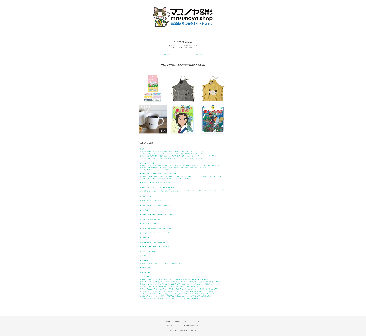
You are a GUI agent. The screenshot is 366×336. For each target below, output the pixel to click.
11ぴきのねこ (210, 291)
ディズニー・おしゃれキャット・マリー (151, 293)
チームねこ (215, 288)
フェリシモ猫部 (210, 290)
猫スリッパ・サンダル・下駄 (148, 223)
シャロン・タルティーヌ (207, 293)
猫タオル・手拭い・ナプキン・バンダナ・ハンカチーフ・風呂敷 (158, 173)
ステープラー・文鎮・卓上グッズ (160, 156)
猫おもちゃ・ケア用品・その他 (173, 263)
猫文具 (142, 149)
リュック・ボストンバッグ (216, 190)
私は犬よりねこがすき (161, 284)
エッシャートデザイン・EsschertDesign (151, 298)
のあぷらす (180, 291)
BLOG (186, 321)
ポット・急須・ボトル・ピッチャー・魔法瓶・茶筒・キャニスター (187, 167)
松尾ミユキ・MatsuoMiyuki (176, 296)
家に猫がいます (196, 295)
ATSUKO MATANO (198, 284)
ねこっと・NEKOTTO (146, 290)
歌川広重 (150, 284)
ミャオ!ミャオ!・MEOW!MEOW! (149, 295)
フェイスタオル (153, 176)
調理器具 (142, 165)
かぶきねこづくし (181, 288)
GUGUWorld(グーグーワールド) (195, 291)
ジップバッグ (174, 191)
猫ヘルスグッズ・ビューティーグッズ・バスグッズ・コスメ (157, 233)
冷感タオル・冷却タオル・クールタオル (170, 178)
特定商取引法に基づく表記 (191, 325)
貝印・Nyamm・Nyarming (148, 283)
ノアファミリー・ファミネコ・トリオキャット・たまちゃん (181, 293)
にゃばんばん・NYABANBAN (181, 283)
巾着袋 (154, 191)
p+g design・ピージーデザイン (201, 279)
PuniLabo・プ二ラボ (146, 281)
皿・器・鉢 (178, 165)
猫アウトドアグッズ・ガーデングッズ (150, 201)
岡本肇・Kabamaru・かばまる (165, 286)
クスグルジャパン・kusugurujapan (188, 298)
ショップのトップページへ (167, 54)
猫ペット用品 (144, 260)
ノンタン (163, 296)
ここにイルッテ (199, 290)
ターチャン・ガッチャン (147, 279)
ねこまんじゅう (186, 284)
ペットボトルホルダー (165, 190)
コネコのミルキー (174, 284)
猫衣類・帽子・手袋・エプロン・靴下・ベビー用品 (154, 246)
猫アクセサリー (144, 237)
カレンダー (199, 158)
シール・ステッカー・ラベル (164, 151)
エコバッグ (143, 190)
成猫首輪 (142, 263)
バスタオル (143, 176)
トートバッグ (152, 190)
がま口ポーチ (202, 190)
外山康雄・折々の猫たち (213, 281)
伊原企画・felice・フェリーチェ (149, 296)
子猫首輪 (150, 263)
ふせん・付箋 (176, 155)
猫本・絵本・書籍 (145, 272)
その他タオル (187, 178)
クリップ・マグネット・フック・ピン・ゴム (152, 153)
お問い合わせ (198, 54)
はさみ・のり (190, 156)
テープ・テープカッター (147, 151)
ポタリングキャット (161, 279)
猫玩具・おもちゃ (145, 267)
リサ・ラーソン (192, 288)
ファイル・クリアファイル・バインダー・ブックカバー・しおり (158, 158)
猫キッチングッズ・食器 (147, 163)
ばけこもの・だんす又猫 (147, 286)
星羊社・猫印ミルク (208, 295)
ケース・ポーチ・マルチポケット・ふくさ (185, 190)
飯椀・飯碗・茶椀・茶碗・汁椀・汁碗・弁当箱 (153, 167)
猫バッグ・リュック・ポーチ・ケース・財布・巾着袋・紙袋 (157, 187)
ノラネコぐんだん (171, 298)
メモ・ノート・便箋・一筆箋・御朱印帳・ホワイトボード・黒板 (185, 153)
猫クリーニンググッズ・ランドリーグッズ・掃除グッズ (155, 205)
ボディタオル (163, 176)
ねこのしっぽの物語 (204, 288)
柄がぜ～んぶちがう (187, 290)
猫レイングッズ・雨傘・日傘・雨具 (150, 219)
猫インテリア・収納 (145, 196)
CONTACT (197, 321)
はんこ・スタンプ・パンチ (186, 158)
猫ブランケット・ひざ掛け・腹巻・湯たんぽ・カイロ (155, 182)
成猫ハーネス (158, 263)
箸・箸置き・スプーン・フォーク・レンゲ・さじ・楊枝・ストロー (201, 165)
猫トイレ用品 (144, 210)
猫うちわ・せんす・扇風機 (147, 251)
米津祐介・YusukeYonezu (181, 295)
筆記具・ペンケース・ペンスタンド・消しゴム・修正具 (190, 151)
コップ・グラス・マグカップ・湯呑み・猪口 (160, 165)
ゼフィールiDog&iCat (190, 281)
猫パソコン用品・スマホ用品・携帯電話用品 (152, 242)
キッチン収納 (165, 169)
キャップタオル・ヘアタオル (148, 178)
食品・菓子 (143, 256)
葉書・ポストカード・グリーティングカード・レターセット (199, 155)
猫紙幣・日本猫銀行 (166, 295)
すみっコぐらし (175, 290)
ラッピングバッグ (163, 191)
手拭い (171, 176)
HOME (168, 321)
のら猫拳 (201, 281)
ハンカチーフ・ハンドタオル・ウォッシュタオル (207, 176)
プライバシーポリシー (173, 325)
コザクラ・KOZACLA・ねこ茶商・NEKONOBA (204, 283)
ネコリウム (170, 288)
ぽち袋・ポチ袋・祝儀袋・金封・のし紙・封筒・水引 (155, 155)
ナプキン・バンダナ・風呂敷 (183, 176)
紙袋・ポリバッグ (145, 191)
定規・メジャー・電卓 (178, 156)
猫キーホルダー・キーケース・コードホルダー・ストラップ (157, 214)
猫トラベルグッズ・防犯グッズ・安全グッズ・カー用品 (155, 228)
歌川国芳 (142, 284)
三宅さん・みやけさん (164, 283)
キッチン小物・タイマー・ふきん (149, 169)
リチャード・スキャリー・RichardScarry (198, 296)
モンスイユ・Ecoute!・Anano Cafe (180, 279)
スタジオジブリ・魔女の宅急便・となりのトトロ (168, 281)
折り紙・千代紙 (144, 156)
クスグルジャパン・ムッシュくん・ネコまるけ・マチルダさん (157, 291)
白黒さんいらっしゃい (212, 284)
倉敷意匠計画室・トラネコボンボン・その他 (152, 288)
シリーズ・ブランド (145, 277)
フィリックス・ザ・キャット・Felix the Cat (188, 286)
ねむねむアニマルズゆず (162, 290)
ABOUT (177, 321)
